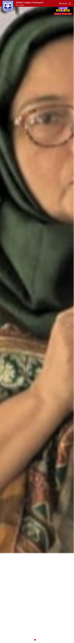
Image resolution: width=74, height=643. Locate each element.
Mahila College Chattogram (29, 2)
